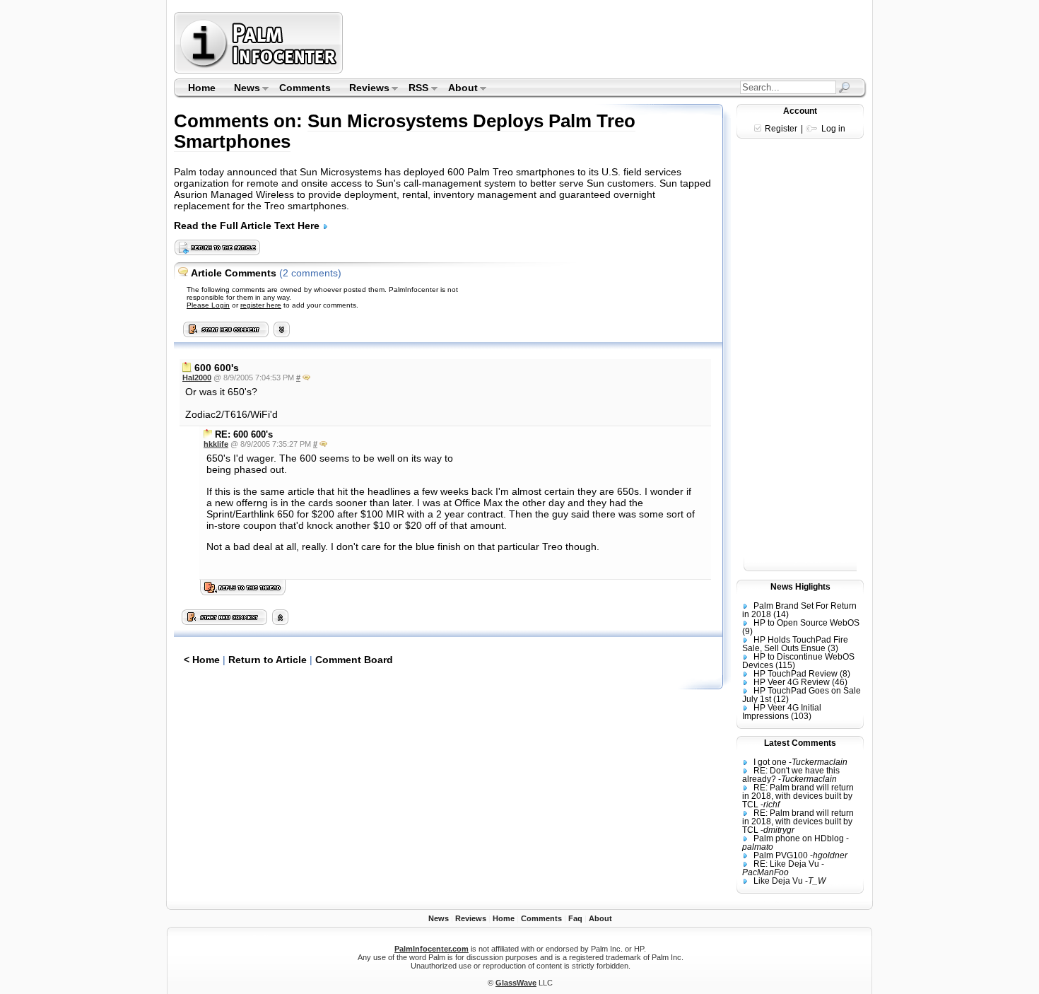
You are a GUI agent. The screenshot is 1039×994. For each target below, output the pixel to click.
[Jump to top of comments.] (280, 621)
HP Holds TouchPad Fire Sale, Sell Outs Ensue (795, 644)
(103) (801, 716)
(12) (781, 699)
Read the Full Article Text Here (248, 225)
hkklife (216, 444)
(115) (785, 665)
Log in (833, 128)
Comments (305, 87)
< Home (202, 659)
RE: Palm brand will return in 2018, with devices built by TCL (798, 796)
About (458, 89)
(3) (833, 648)
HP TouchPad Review (795, 674)
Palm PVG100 (780, 855)
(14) (781, 614)
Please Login (208, 305)
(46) (839, 682)
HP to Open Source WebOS (806, 623)
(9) (747, 631)
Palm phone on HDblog (798, 838)
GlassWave (515, 982)
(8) (845, 674)
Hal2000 (196, 377)
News (242, 89)
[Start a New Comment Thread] (225, 621)
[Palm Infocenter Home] (260, 70)
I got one (770, 762)
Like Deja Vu (778, 881)
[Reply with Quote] (306, 377)
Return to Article (267, 659)
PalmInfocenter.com (431, 949)
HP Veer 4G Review (791, 682)
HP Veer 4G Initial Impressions (781, 711)
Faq (575, 918)
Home (202, 87)
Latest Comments (800, 743)
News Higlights (800, 587)
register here (260, 305)
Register (781, 128)
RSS (414, 89)
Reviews (364, 89)
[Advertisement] (606, 42)
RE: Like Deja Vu (786, 864)
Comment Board (354, 659)
